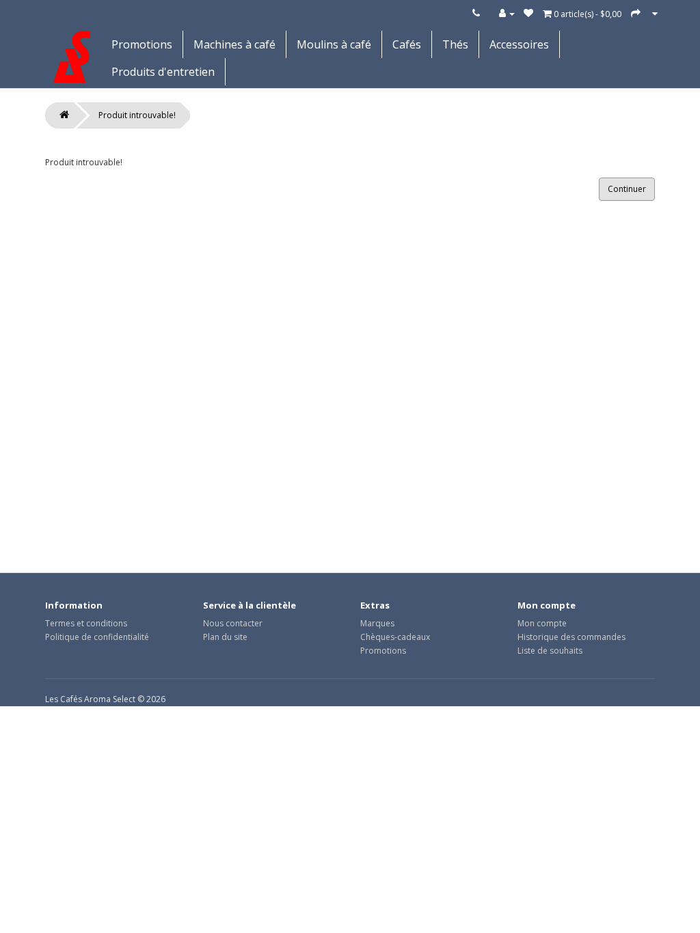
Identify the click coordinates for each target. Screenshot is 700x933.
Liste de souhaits (549, 650)
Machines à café (234, 44)
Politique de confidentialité (97, 637)
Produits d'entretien (163, 71)
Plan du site (225, 637)
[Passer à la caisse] (636, 13)
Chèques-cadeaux (395, 637)
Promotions (141, 44)
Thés (455, 44)
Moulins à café (334, 44)
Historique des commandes (571, 637)
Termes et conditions (86, 623)
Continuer (627, 189)
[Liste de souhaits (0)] (528, 13)
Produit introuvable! (137, 115)
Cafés (406, 44)
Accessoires (519, 44)
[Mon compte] (507, 13)
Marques (377, 623)
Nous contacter (232, 623)
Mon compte (542, 623)
